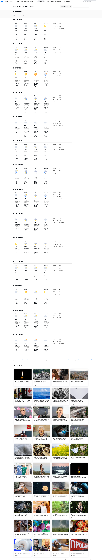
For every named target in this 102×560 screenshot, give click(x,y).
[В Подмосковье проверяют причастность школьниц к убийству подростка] (79, 548)
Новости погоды (76, 359)
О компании (6, 559)
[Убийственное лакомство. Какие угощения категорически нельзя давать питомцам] (60, 377)
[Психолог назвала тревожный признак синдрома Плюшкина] (41, 453)
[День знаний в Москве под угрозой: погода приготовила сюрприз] (79, 510)
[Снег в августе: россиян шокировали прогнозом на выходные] (79, 434)
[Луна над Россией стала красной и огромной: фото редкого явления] (41, 491)
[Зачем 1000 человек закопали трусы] (79, 453)
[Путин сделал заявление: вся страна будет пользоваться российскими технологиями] (60, 434)
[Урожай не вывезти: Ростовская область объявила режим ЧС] (60, 472)
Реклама (10, 559)
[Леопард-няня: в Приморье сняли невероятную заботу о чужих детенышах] (60, 510)
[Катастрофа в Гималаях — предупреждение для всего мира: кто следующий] (41, 377)
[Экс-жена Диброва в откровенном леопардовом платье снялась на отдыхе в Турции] (41, 472)
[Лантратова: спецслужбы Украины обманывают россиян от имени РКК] (23, 396)
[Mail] (2, 1)
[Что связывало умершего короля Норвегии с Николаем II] (41, 548)
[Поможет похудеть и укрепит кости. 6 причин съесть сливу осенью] (41, 529)
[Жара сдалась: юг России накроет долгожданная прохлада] (23, 529)
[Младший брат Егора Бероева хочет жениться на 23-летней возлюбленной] (41, 510)
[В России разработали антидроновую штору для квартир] (79, 396)
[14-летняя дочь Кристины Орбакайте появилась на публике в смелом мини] (23, 415)
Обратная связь (85, 559)
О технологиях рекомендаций (77, 559)
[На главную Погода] (5, 1)
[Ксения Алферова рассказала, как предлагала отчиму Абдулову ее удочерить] (60, 396)
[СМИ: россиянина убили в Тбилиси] (79, 377)
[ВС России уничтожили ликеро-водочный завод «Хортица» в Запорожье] (60, 491)
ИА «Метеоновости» (97, 559)
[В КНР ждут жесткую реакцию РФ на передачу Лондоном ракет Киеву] (41, 415)
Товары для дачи (93, 359)
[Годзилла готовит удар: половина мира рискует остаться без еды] (41, 396)
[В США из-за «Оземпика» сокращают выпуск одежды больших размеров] (23, 472)
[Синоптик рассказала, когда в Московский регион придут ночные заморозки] (23, 510)
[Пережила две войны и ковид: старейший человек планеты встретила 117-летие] (41, 434)
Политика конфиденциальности (65, 559)
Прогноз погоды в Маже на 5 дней (29, 359)
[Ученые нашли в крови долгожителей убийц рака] (79, 491)
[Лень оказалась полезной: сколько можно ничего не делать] (23, 491)
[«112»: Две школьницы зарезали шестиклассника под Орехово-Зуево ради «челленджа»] (23, 377)
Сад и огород (84, 359)
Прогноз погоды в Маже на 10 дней (63, 359)
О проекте (57, 559)
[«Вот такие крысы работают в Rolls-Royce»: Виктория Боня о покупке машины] (60, 415)
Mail (2, 559)
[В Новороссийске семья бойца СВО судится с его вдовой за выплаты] (60, 548)
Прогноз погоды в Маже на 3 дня (12, 359)
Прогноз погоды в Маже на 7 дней (45, 359)
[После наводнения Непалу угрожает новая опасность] (79, 415)
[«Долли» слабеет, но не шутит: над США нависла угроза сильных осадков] (23, 453)
